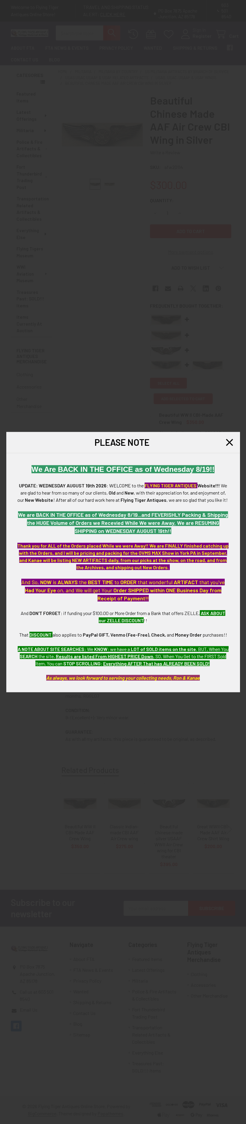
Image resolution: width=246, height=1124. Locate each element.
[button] (230, 442)
